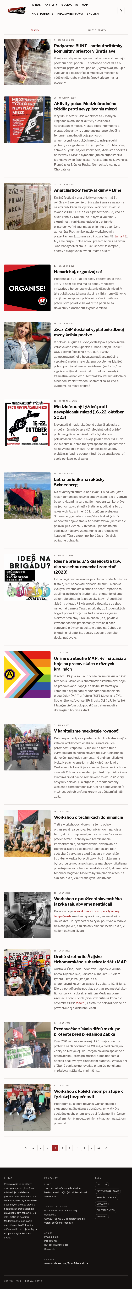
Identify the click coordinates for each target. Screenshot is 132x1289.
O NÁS (36, 5)
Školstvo (102, 1204)
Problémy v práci (106, 1197)
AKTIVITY (51, 5)
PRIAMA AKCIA (33, 1281)
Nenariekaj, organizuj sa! (78, 271)
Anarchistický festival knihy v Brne (87, 190)
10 (98, 1147)
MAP (85, 5)
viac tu (80, 1003)
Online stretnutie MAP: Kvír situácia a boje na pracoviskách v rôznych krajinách (90, 664)
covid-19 (102, 1184)
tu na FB (120, 236)
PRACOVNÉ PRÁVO (70, 14)
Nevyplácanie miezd (108, 1191)
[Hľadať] (121, 10)
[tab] (35, 30)
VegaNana (102, 1216)
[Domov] (17, 10)
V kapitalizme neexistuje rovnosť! (86, 731)
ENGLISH (93, 14)
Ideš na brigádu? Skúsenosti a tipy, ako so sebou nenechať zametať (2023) (87, 566)
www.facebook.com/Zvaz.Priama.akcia (66, 1263)
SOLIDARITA (69, 5)
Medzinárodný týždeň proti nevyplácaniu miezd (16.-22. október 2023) (89, 412)
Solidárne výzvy (106, 1210)
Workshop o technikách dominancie (88, 817)
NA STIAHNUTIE (42, 14)
